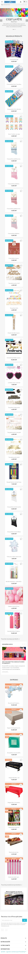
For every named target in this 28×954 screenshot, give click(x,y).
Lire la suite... (5, 671)
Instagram (6, 930)
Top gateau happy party (14, 407)
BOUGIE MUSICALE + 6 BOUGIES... (14, 581)
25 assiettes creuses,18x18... (14, 753)
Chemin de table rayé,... (14, 877)
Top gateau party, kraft (14, 283)
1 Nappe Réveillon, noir (14, 777)
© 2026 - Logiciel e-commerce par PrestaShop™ (13, 952)
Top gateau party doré (14, 457)
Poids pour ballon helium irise (14, 556)
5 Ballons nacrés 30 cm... (14, 606)
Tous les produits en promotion (12, 885)
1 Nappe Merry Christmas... (14, 802)
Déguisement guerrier (14, 827)
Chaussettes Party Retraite (14, 109)
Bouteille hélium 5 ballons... (14, 631)
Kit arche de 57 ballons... (14, 703)
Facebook (2, 930)
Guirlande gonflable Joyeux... (14, 357)
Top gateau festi (14, 308)
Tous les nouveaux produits (10, 639)
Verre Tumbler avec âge (14, 134)
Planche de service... (14, 852)
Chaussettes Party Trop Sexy (14, 84)
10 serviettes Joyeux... (14, 258)
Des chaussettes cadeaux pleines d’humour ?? (13, 662)
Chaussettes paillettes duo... (14, 159)
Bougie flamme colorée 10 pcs (14, 482)
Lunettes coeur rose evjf (14, 382)
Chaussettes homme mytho (14, 507)
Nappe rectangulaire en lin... (14, 728)
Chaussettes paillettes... (14, 183)
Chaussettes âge (14, 59)
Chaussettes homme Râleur (14, 531)
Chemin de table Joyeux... (14, 333)
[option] (14, 19)
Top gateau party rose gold (14, 432)
